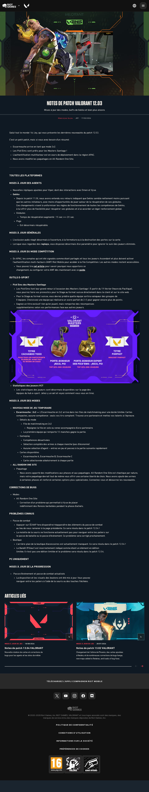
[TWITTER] (57, 696)
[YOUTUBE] (66, 696)
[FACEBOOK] (83, 696)
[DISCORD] (92, 696)
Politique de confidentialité (74, 725)
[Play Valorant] (26, 6)
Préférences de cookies (74, 749)
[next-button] (142, 666)
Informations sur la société (74, 741)
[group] (74, 631)
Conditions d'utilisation (74, 733)
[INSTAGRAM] (74, 696)
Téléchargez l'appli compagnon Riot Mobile (75, 681)
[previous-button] (136, 666)
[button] (65, 118)
